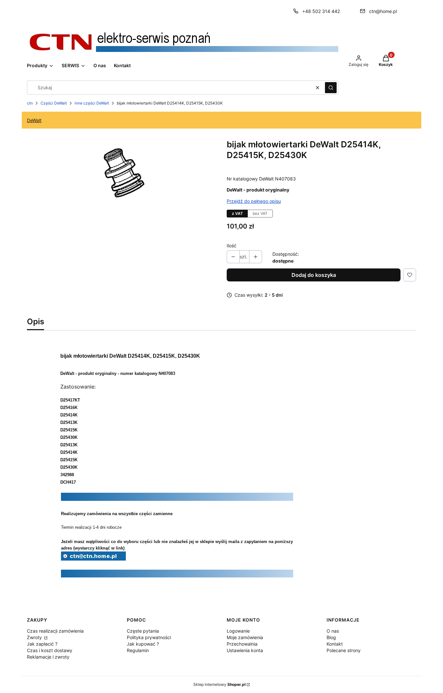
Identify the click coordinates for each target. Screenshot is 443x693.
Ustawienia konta (245, 650)
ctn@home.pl (383, 11)
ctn (30, 103)
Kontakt (335, 644)
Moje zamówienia (245, 637)
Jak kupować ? (143, 644)
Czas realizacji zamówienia (55, 631)
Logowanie (238, 631)
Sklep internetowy (219, 684)
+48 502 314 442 (321, 11)
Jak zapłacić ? (42, 644)
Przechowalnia (242, 644)
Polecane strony (344, 650)
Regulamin (138, 650)
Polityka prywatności (149, 637)
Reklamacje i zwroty (48, 657)
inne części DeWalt (92, 103)
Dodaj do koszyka (314, 275)
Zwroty (35, 637)
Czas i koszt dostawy (49, 650)
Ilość (231, 245)
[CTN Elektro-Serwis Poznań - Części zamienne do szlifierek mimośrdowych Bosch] (93, 558)
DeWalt (34, 120)
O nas (333, 631)
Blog (331, 637)
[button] (331, 87)
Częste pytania (143, 631)
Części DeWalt (54, 103)
